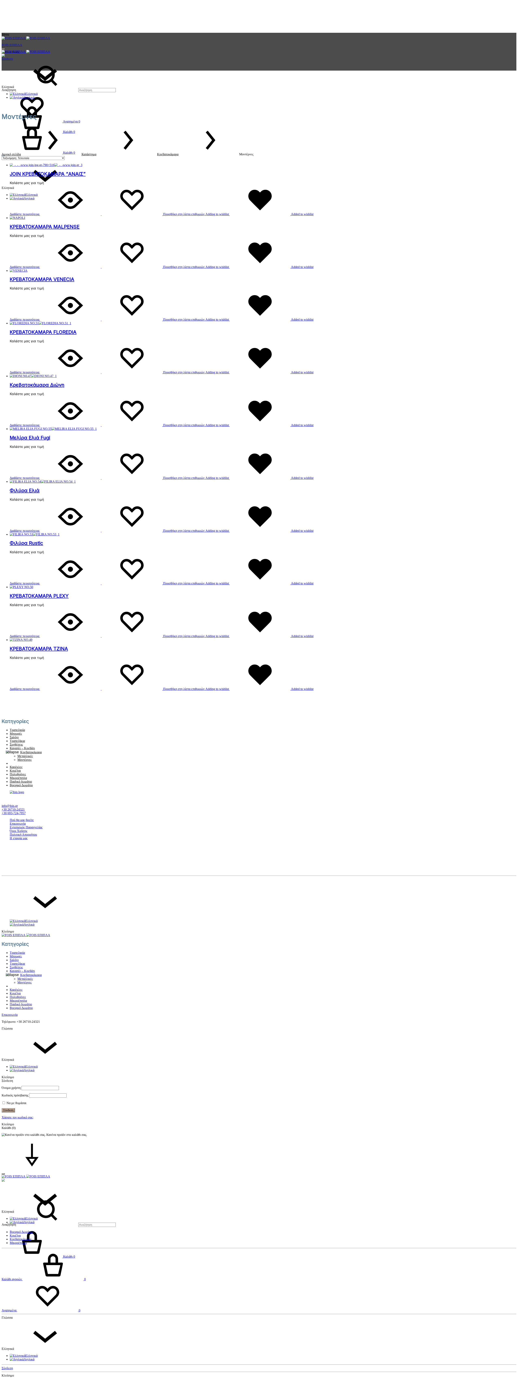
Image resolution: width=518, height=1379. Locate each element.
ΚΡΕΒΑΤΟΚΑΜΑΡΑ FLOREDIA (43, 332)
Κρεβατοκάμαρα (167, 154)
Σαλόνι (14, 737)
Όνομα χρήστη (11, 1088)
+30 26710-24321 (13, 809)
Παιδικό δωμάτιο (21, 781)
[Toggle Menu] (3, 49)
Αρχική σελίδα (11, 154)
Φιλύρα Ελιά (24, 490)
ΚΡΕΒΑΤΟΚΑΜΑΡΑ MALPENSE (45, 227)
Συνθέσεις (16, 744)
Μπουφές (16, 733)
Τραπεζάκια (17, 741)
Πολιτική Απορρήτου (23, 834)
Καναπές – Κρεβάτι (22, 748)
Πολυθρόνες (18, 774)
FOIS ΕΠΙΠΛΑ (12, 45)
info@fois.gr (10, 806)
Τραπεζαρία (17, 730)
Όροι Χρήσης (18, 831)
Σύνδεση (7, 58)
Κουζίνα (15, 770)
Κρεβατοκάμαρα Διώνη (37, 385)
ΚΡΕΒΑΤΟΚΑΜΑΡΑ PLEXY (39, 596)
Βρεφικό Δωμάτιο (21, 785)
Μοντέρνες (24, 759)
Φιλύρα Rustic (26, 543)
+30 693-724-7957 (14, 813)
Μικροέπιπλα (18, 778)
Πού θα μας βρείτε (22, 820)
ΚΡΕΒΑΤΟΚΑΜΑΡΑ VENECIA (42, 279)
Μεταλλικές (25, 756)
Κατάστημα (89, 154)
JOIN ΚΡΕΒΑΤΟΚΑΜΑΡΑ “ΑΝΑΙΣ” (48, 174)
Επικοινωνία (18, 823)
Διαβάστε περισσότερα (24, 214)
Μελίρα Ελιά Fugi (30, 438)
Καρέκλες (16, 767)
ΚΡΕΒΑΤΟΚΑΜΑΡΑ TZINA (39, 649)
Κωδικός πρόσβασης (15, 1095)
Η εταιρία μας (19, 838)
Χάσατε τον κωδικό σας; (17, 1117)
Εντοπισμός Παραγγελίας (26, 827)
